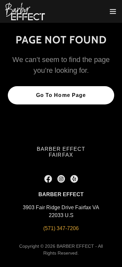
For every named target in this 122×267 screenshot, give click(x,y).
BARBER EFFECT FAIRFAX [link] (61, 152)
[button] (112, 11)
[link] (25, 11)
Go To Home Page (61, 95)
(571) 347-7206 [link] (61, 228)
